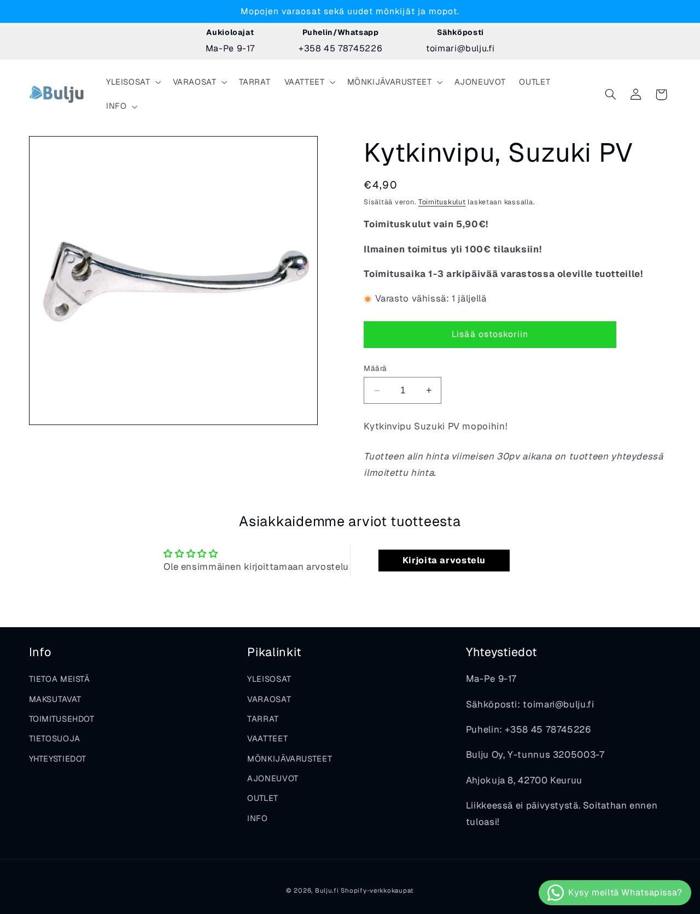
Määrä (375, 368)
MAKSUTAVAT (55, 699)
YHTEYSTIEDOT (58, 758)
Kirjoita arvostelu (444, 560)
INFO (257, 818)
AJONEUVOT (273, 778)
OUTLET (262, 798)
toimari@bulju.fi (460, 48)
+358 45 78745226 (340, 48)
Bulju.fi (327, 890)
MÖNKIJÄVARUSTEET (289, 758)
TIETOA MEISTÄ (59, 679)
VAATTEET (267, 738)
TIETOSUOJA (54, 738)
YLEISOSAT (269, 679)
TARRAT (263, 718)
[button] (132, 82)
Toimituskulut (442, 202)
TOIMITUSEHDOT (62, 718)
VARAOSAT (269, 699)
